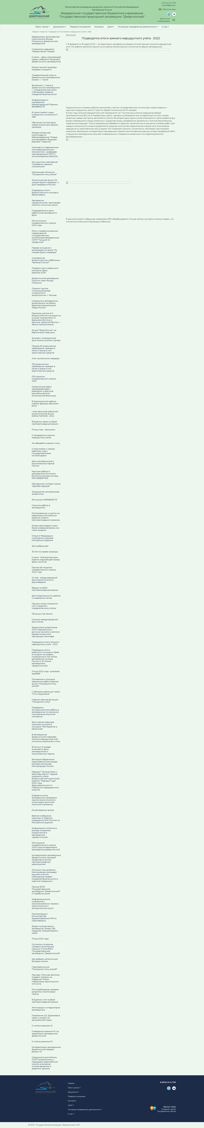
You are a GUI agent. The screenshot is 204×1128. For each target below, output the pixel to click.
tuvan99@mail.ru (169, 5)
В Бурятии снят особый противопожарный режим (45, 1001)
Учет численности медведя (45, 358)
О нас (164, 27)
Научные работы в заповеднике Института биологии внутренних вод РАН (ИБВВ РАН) (45, 474)
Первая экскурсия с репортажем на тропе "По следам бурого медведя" (44, 250)
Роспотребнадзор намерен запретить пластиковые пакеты (45, 991)
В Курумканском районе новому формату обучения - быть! (46, 403)
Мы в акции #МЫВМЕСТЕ (44, 500)
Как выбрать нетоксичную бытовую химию (45, 960)
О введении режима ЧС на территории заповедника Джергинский (45, 1033)
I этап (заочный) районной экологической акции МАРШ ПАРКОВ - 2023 (45, 413)
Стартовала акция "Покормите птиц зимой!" (44, 968)
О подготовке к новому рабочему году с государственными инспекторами (43, 452)
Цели (110, 27)
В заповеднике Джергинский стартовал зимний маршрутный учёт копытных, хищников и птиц (46, 738)
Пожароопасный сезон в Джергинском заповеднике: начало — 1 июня (46, 77)
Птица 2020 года (40, 939)
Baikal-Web (169, 1107)
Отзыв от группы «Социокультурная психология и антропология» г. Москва (44, 291)
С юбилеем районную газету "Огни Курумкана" (46, 693)
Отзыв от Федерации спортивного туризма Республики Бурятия (42, 538)
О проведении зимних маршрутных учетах (43, 436)
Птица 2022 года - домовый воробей (46, 672)
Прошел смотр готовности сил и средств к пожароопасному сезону (45, 606)
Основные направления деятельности (137, 27)
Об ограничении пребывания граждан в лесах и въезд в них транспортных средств (43, 367)
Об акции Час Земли (42, 614)
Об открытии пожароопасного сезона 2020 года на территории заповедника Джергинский (46, 846)
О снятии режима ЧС (42, 1026)
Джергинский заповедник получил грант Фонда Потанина (45, 280)
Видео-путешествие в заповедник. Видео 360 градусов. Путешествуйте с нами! (45, 929)
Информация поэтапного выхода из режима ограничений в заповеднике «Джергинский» (44, 832)
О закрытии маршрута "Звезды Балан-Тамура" (43, 50)
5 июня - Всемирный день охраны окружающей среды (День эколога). (46, 559)
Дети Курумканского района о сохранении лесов (46, 597)
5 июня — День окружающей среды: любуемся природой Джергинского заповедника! (46, 59)
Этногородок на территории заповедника (46, 1009)
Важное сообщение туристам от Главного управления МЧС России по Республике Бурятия (46, 819)
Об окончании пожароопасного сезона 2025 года (44, 223)
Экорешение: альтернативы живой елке (46, 493)
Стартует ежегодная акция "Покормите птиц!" (45, 701)
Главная (71, 1083)
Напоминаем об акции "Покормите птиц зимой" (44, 173)
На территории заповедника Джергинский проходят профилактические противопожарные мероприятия (46, 859)
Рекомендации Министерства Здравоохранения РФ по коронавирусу (44, 917)
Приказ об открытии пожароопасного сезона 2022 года (44, 569)
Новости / (44, 32)
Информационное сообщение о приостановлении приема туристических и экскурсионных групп (45, 903)
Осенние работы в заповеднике (41, 506)
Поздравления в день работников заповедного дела (44, 213)
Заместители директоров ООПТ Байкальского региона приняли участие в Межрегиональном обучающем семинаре (46, 632)
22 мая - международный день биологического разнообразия (44, 580)
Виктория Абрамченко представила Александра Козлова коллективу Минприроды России (44, 762)
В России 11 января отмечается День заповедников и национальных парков (43, 750)
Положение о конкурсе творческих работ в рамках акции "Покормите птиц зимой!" (45, 682)
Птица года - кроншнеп (43, 430)
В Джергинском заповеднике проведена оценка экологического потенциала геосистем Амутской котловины (44, 800)
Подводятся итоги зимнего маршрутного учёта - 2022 (45, 643)
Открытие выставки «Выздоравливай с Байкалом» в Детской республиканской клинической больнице (44, 391)
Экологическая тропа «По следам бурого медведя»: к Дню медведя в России (45, 182)
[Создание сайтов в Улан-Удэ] (153, 1108)
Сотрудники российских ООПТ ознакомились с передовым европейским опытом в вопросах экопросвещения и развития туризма (45, 1063)
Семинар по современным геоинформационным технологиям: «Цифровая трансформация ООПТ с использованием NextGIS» (45, 152)
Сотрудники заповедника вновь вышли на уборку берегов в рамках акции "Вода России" (45, 304)
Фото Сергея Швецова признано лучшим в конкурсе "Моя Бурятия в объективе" (44, 725)
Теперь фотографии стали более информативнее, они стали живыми (45, 528)
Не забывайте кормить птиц (46, 443)
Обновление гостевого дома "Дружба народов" (46, 485)
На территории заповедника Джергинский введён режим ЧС (46, 1049)
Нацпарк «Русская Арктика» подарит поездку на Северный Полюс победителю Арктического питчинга (46, 979)
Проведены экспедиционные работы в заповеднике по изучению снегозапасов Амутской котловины (45, 712)
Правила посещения (80, 27)
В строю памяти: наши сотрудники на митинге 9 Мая (44, 114)
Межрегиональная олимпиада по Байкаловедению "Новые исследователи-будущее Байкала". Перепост (44, 137)
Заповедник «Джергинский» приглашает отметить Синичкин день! (46, 202)
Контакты (99, 27)
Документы (59, 27)
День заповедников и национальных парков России (43, 463)
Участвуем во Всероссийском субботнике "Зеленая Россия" (46, 260)
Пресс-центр (41, 27)
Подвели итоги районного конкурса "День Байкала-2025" (45, 270)
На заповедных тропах (43, 810)
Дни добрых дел (40, 546)
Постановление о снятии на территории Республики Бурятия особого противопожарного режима (46, 516)
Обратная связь (169, 9)
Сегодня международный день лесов (45, 620)
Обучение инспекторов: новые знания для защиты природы (45, 124)
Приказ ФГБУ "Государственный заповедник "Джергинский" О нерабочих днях (46, 890)
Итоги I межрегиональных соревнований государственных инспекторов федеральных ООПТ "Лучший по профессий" (45, 236)
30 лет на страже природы (45, 552)
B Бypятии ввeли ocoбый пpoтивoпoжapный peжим (45, 423)
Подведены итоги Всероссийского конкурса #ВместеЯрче (45, 192)
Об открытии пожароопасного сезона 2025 (44, 378)
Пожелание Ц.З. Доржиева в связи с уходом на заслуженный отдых (46, 1017)
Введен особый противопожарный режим (45, 589)
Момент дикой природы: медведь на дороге (44, 68)
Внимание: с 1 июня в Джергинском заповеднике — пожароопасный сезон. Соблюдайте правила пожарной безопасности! (46, 89)
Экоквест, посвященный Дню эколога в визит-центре (46, 339)
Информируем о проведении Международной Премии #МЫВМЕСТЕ (45, 103)
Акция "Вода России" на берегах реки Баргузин (44, 331)
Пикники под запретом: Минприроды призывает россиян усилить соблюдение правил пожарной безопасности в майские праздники (45, 875)
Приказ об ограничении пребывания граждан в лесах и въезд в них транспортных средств (44, 349)
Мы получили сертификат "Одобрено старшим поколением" (45, 164)
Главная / (35, 32)
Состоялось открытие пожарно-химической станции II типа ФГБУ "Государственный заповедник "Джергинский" (46, 949)
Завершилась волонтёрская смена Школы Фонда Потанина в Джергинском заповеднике (46, 40)
